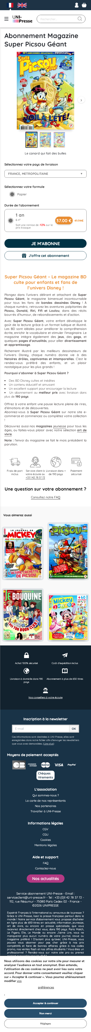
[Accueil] (22, 19)
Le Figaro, (13, 932)
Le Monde (34, 932)
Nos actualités (45, 878)
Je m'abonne (45, 243)
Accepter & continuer (45, 1003)
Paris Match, (76, 929)
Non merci (45, 1013)
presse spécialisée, (58, 926)
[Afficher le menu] (6, 19)
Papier (22, 194)
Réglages (45, 1023)
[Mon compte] (76, 5)
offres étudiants (56, 949)
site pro (64, 952)
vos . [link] (29, 987)
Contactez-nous (45, 868)
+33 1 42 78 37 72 (35, 477)
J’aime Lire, (64, 932)
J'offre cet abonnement (49, 255)
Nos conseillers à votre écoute (45, 697)
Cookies (45, 839)
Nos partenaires (45, 806)
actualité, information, (58, 922)
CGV (45, 829)
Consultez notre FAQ (45, 497)
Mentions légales (45, 845)
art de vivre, (15, 926)
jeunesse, (78, 922)
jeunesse (59, 426)
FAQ (45, 863)
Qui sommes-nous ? (45, 795)
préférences (46, 987)
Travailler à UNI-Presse (45, 811)
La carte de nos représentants (45, 800)
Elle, (23, 932)
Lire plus (48, 743)
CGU (45, 834)
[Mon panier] (84, 5)
